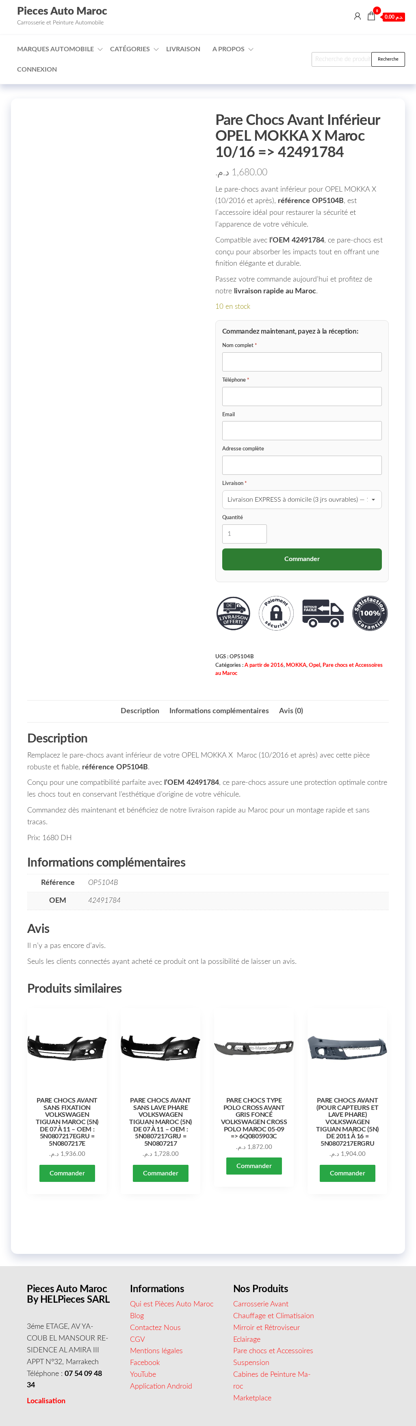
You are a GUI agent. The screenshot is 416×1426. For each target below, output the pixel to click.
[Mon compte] (357, 16)
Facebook (145, 1363)
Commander (67, 1173)
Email (228, 414)
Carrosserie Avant (260, 1304)
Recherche (388, 59)
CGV (137, 1339)
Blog (137, 1316)
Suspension (251, 1363)
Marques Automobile (55, 49)
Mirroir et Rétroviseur (266, 1328)
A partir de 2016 (264, 665)
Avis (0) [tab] (291, 711)
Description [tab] (140, 711)
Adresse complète (243, 449)
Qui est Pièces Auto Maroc (171, 1304)
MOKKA (296, 665)
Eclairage (246, 1339)
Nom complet (239, 345)
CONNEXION (37, 69)
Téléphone (235, 380)
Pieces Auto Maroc (62, 11)
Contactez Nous (155, 1328)
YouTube (143, 1374)
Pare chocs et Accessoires (273, 1351)
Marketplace (252, 1398)
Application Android (161, 1386)
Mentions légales (156, 1351)
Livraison (183, 49)
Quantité (232, 517)
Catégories (130, 49)
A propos (228, 49)
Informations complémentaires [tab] (219, 711)
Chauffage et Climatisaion (273, 1316)
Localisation (46, 1401)
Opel (314, 665)
